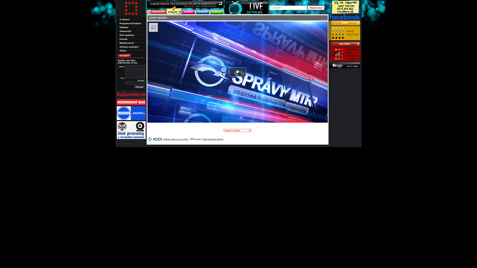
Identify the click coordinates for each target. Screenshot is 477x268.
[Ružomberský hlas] (131, 105)
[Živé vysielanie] (246, 7)
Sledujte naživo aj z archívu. (176, 139)
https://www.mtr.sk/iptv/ (213, 139)
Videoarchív (158, 11)
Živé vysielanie (127, 35)
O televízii (124, 19)
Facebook (202, 11)
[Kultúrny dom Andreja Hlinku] (345, 59)
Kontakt (188, 11)
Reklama (217, 11)
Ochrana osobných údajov (129, 49)
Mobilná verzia (127, 43)
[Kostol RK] (131, 139)
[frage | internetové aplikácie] (344, 67)
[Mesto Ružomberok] (131, 98)
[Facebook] (344, 19)
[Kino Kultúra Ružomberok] (345, 38)
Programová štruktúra (130, 23)
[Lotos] (131, 120)
